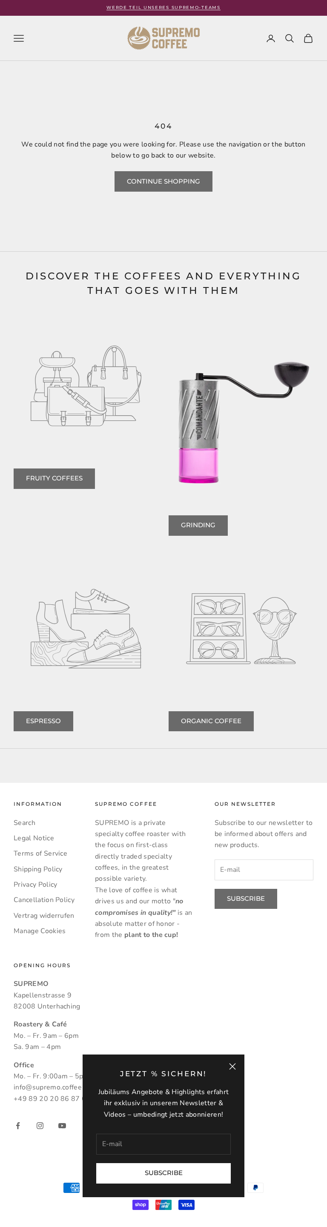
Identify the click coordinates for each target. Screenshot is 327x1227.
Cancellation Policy (44, 900)
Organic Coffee (211, 721)
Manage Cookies (40, 931)
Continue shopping (163, 181)
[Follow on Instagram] (40, 1125)
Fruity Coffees (54, 478)
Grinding (198, 525)
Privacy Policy (35, 884)
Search (24, 823)
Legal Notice (34, 838)
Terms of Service (40, 853)
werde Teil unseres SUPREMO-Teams (163, 7)
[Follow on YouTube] (62, 1125)
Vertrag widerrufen (44, 915)
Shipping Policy (38, 869)
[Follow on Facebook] (18, 1125)
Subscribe (164, 1173)
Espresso (43, 721)
